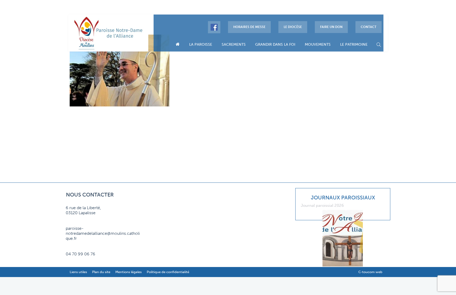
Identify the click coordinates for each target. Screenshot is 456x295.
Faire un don (331, 27)
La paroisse (200, 44)
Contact (368, 27)
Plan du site (101, 272)
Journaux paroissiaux (343, 197)
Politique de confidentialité (168, 272)
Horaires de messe (249, 27)
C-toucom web (370, 272)
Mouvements (318, 44)
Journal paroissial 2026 (322, 205)
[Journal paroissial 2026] (342, 210)
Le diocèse (293, 27)
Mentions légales (128, 272)
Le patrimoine (354, 44)
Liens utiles (78, 272)
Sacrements (234, 44)
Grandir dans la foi (275, 44)
